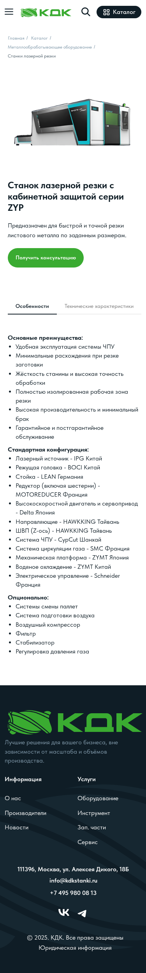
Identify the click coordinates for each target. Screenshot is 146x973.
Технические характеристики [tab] (99, 306)
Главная (16, 38)
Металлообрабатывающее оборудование (50, 47)
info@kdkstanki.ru (73, 880)
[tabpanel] (73, 502)
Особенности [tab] (32, 306)
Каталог (39, 38)
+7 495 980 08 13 (73, 893)
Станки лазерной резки (32, 56)
